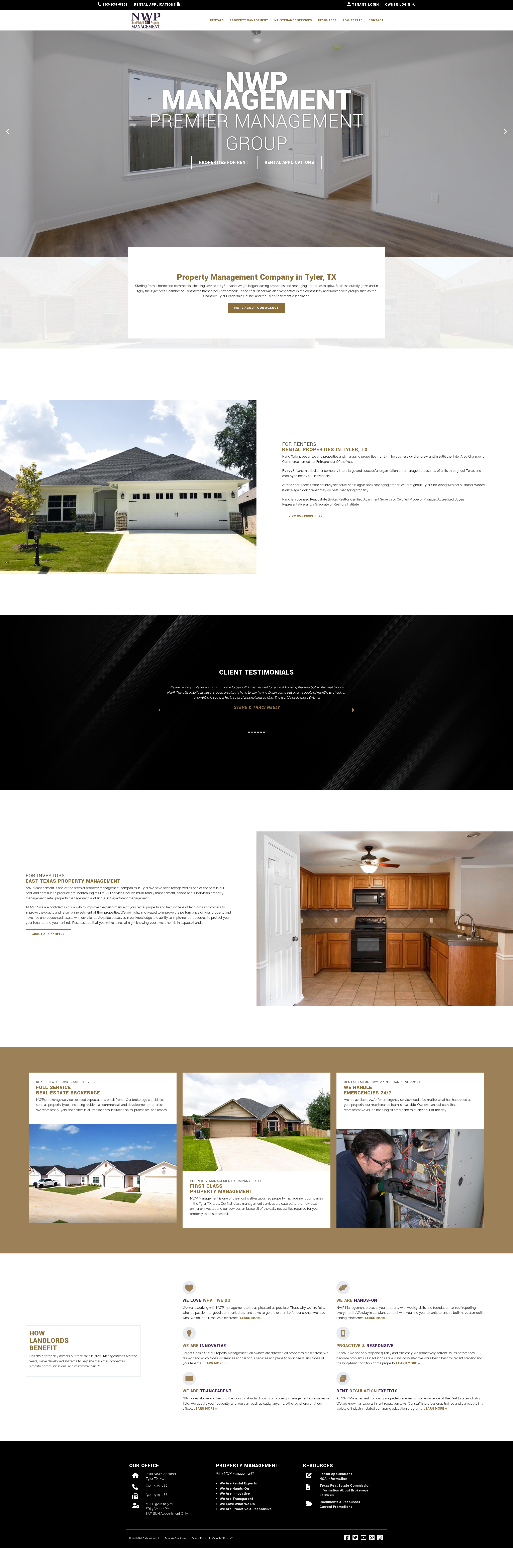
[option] (256, 128)
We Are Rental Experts (238, 1483)
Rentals (217, 20)
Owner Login (398, 4)
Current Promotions (335, 1507)
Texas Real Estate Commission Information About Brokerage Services (345, 1490)
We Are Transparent (236, 1499)
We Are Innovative (235, 1493)
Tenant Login (365, 4)
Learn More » (252, 1318)
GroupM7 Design (221, 1538)
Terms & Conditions (175, 1538)
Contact (376, 20)
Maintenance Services (293, 20)
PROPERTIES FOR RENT (224, 162)
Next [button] (505, 131)
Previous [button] (7, 131)
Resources (327, 20)
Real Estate (352, 20)
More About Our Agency (256, 307)
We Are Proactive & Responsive (246, 1509)
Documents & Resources (339, 1502)
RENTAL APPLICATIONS (289, 162)
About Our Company (48, 934)
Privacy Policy (199, 1538)
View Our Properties (305, 516)
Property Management (249, 20)
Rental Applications (155, 4)
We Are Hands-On (234, 1488)
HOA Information (333, 1479)
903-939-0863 (114, 4)
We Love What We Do (237, 1504)
